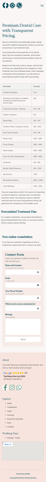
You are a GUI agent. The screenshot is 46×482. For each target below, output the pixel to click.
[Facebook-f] (5, 5)
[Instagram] (12, 5)
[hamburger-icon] (42, 6)
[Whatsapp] (19, 5)
